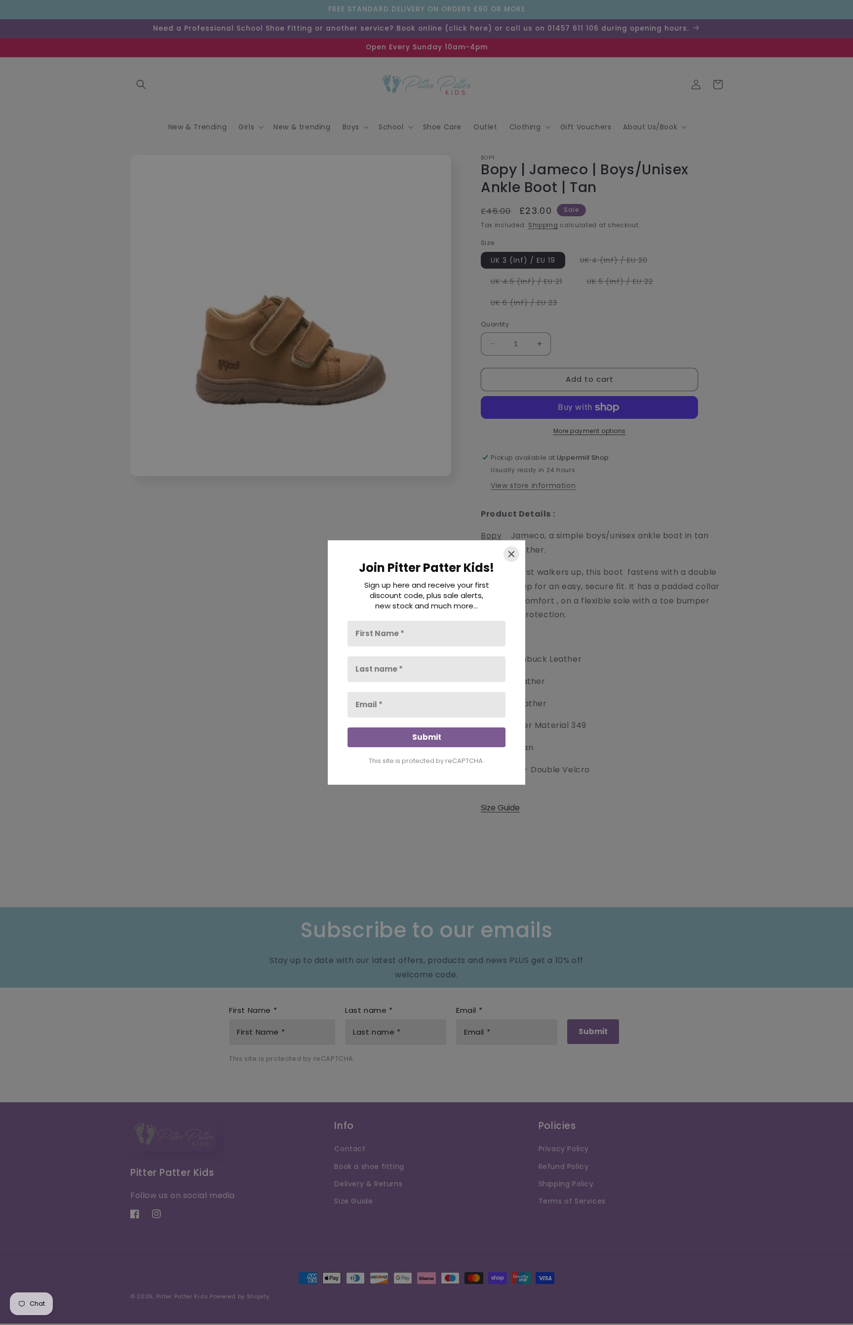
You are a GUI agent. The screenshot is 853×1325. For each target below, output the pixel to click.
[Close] (511, 554)
